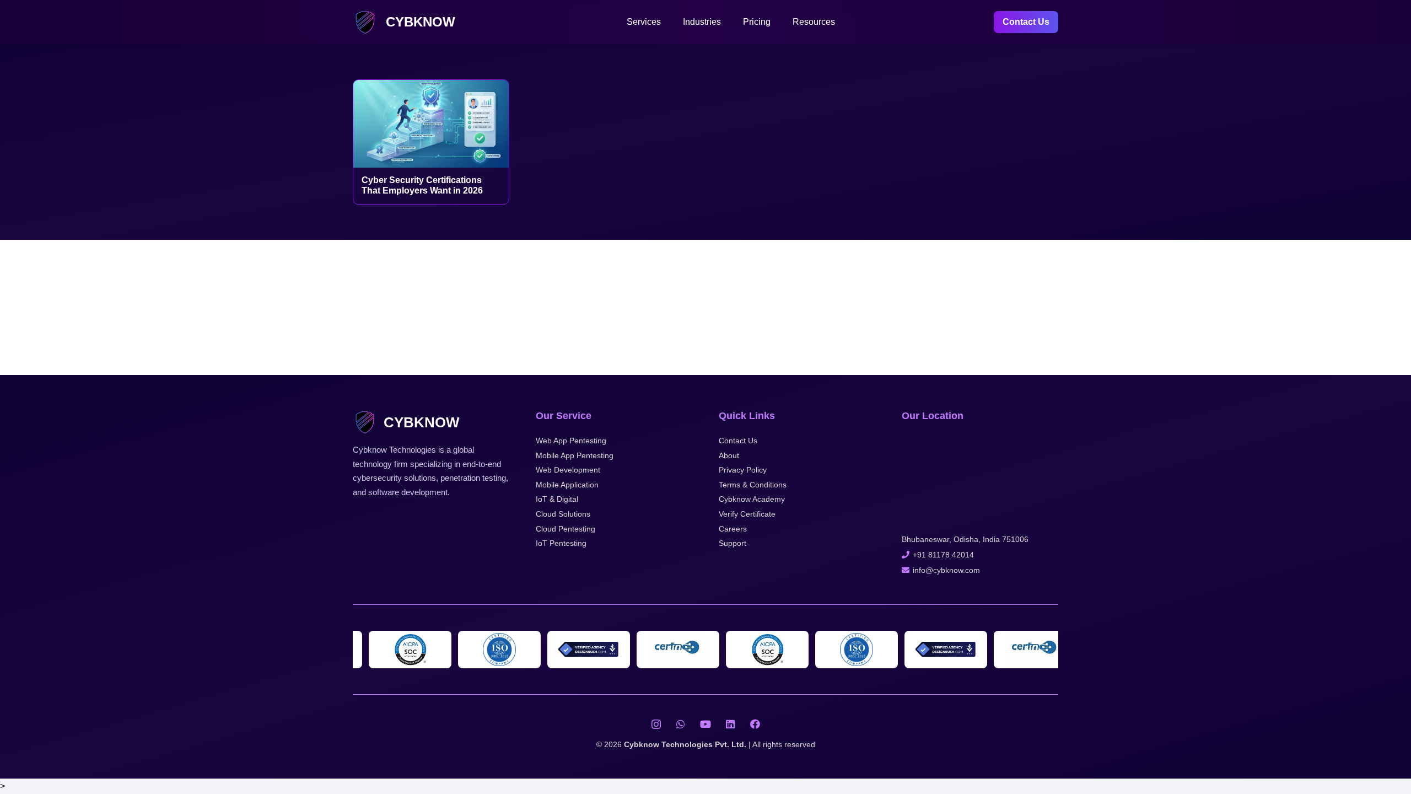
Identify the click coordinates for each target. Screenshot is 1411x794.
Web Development (568, 469)
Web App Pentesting (571, 440)
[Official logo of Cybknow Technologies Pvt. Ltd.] (365, 22)
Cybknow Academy (752, 499)
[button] (666, 22)
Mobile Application (567, 484)
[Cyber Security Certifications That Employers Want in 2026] (431, 124)
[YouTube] (705, 724)
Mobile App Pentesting (574, 455)
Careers (733, 528)
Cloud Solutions (563, 513)
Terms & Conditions (753, 484)
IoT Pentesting (561, 543)
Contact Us (738, 440)
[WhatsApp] (681, 724)
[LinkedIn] (730, 724)
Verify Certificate (747, 513)
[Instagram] (656, 724)
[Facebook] (755, 724)
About (729, 455)
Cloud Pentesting (565, 528)
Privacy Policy (743, 469)
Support (732, 543)
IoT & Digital (557, 499)
